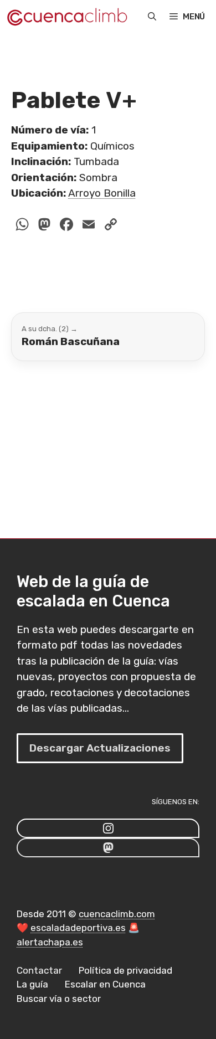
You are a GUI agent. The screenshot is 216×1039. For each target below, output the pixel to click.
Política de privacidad (125, 970)
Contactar (39, 970)
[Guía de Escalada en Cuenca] (67, 16)
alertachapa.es (50, 942)
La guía (32, 984)
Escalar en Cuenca (105, 984)
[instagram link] (108, 828)
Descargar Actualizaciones (100, 748)
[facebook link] (108, 847)
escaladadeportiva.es (78, 927)
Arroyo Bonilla (102, 193)
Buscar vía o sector (59, 998)
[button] (152, 16)
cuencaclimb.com (117, 913)
